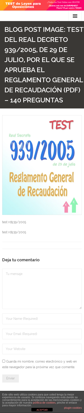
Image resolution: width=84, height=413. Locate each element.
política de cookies (44, 402)
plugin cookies (73, 407)
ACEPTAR (42, 410)
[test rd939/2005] (42, 165)
